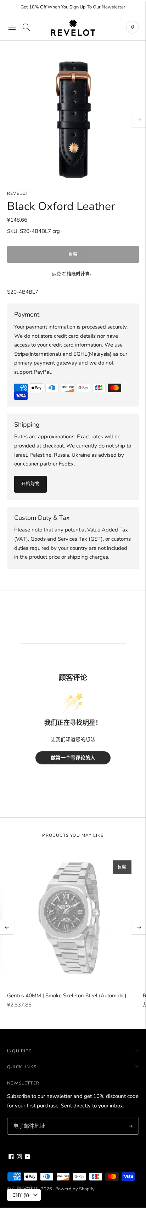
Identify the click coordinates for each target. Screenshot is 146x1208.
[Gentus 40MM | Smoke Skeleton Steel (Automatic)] (73, 918)
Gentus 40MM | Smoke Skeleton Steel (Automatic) (67, 995)
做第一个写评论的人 (73, 758)
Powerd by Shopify (75, 1189)
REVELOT (17, 193)
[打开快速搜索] (26, 27)
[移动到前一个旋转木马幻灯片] (7, 927)
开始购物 (30, 484)
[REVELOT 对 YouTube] (27, 1157)
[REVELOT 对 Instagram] (19, 1157)
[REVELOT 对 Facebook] (11, 1157)
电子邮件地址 (28, 1118)
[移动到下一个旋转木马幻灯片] (139, 927)
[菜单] (12, 27)
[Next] (139, 120)
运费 (56, 274)
